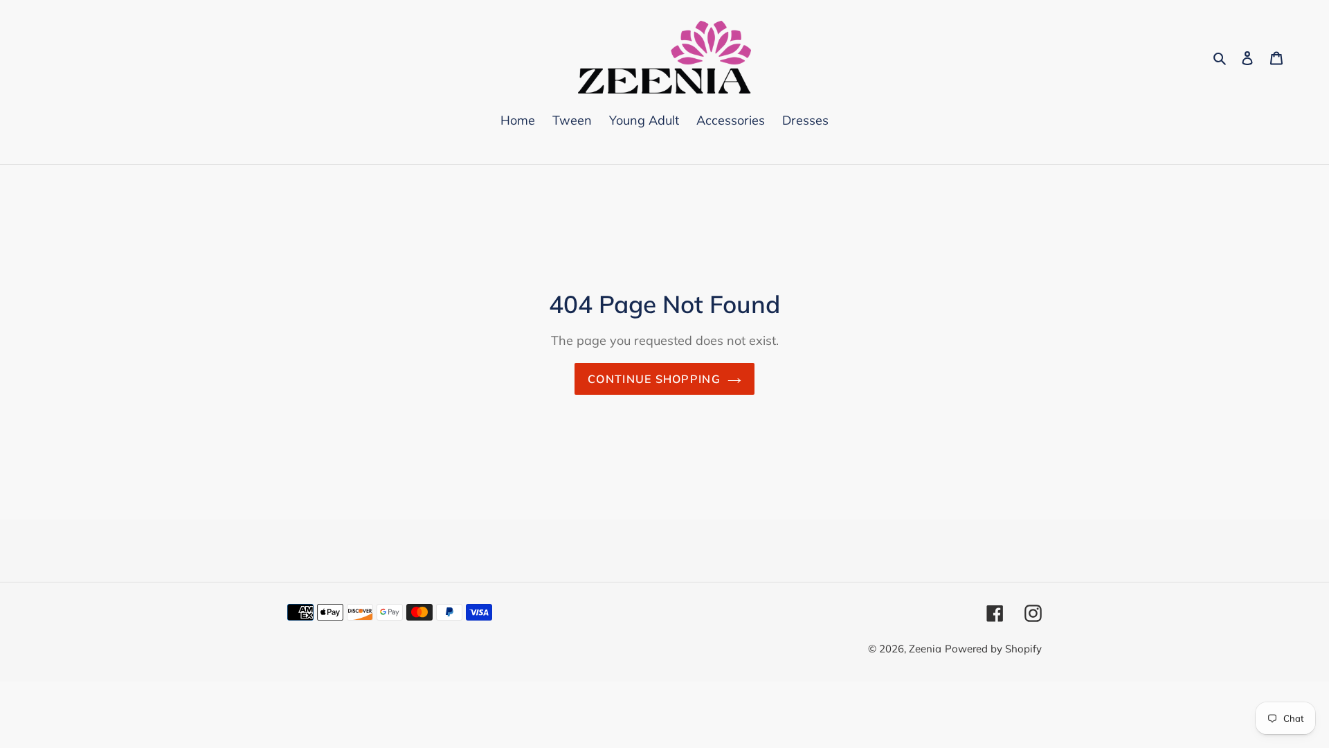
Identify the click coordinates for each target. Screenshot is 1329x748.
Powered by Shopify (993, 648)
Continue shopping (654, 379)
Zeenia (925, 648)
